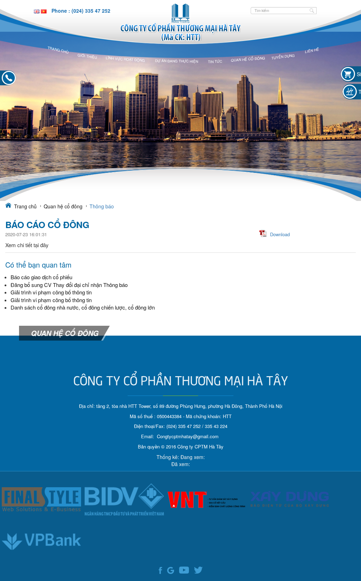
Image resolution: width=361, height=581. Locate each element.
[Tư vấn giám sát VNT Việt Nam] (207, 498)
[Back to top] (345, 553)
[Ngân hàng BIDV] (124, 498)
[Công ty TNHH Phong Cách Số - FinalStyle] (41, 498)
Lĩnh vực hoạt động (125, 59)
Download (280, 234)
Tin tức (215, 61)
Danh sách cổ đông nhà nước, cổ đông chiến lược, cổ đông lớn (83, 307)
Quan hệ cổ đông (248, 59)
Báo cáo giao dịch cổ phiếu (41, 277)
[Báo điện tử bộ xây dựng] (290, 498)
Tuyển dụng (283, 56)
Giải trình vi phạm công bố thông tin (51, 292)
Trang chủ (58, 50)
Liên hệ (312, 51)
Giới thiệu (87, 56)
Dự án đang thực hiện (176, 61)
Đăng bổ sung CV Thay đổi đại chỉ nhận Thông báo (69, 284)
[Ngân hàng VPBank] (41, 541)
